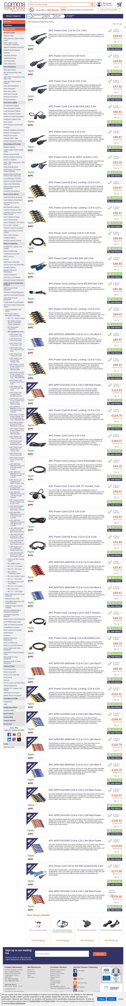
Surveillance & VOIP (11, 698)
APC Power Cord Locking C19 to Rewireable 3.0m (75, 461)
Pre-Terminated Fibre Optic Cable (13, 73)
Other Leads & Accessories (13, 630)
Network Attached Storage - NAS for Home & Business (13, 175)
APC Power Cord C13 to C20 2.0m (67, 511)
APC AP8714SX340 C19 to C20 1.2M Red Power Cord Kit (79, 815)
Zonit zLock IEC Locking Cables (16, 560)
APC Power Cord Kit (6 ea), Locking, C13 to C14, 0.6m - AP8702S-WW (86, 182)
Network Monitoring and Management (12, 187)
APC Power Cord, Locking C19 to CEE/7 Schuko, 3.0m (78, 612)
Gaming (6, 680)
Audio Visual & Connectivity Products (13, 284)
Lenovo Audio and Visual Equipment (12, 649)
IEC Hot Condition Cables (16, 576)
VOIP (5, 704)
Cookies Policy (35, 1001)
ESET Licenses (9, 256)
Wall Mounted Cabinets (11, 207)
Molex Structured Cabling (12, 114)
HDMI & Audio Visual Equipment (11, 289)
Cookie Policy (55, 983)
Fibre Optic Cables (10, 91)
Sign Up (109, 5)
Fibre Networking (10, 67)
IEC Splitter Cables (14, 564)
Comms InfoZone (10, 720)
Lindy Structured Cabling (12, 111)
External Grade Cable (11, 138)
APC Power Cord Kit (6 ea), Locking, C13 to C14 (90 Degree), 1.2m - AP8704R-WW (17, 417)
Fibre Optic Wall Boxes (11, 86)
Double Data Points (10, 707)
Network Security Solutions (13, 181)
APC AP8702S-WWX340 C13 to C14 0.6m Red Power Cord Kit (82, 562)
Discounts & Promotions (12, 191)
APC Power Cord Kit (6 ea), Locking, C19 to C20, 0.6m (77, 688)
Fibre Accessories (10, 99)
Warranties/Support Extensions (14, 280)
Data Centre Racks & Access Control (13, 231)
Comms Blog (8, 717)
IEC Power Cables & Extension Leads (14, 306)
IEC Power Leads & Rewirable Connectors (12, 315)
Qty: (115, 42)
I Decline (111, 999)
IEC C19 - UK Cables (15, 569)
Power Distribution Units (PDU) (14, 222)
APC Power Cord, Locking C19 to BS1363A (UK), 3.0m (78, 638)
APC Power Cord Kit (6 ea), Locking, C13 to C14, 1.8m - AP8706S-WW (86, 410)
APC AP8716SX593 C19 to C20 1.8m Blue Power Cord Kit (79, 840)
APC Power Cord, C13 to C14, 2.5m (68, 30)
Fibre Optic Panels (10, 70)
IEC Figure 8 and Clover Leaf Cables (16, 582)
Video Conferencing (10, 251)
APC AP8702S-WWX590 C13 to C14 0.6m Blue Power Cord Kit (82, 587)
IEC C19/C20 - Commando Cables (14, 572)
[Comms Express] (15, 11)
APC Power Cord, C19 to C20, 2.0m (68, 81)
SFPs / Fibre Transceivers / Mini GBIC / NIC (14, 78)
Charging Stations (10, 238)
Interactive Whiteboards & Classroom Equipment (12, 611)
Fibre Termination (9, 89)
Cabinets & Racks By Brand (13, 197)
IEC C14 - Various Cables (16, 318)
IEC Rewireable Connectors (13, 328)
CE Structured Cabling (11, 106)
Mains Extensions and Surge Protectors (14, 595)
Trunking (7, 53)
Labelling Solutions (10, 55)
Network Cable (9, 36)
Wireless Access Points (11, 154)
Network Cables (9, 33)
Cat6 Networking (9, 61)
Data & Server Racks (11, 194)
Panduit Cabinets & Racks (12, 240)
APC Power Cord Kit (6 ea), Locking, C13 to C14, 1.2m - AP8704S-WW (86, 309)
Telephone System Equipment (14, 116)
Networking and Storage (12, 144)
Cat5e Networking (10, 64)
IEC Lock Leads (13, 589)
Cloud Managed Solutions (12, 178)
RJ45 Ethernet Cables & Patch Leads (14, 39)
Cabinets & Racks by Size (12, 210)
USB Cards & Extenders (12, 262)
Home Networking (10, 669)
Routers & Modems (10, 160)
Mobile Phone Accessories (12, 695)
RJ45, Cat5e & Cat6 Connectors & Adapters (11, 44)
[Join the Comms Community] (14, 729)
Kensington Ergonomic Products (11, 615)
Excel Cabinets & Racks (12, 217)
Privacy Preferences (17, 1003)
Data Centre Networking (12, 184)
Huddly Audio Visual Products (14, 302)
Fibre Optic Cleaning (10, 94)
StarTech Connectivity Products (14, 295)
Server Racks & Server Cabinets (11, 203)
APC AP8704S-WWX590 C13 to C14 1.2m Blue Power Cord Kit (82, 334)
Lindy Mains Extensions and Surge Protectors (14, 602)
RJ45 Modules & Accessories (13, 125)
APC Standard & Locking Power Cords (16, 332)
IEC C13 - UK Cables (15, 579)
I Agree (101, 999)
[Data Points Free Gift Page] (77, 12)
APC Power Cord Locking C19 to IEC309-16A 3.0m (76, 283)
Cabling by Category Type (12, 119)
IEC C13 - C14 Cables (15, 586)
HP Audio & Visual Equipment (14, 292)
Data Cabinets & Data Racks (13, 200)
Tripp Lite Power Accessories (13, 625)
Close (121, 999)
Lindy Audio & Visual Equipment (10, 298)
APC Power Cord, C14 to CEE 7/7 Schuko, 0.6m (74, 486)
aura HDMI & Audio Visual (12, 622)
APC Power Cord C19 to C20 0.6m (67, 55)
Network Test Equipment (12, 50)
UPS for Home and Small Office (14, 265)
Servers (6, 259)
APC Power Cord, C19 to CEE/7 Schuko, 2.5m (73, 157)
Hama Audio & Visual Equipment (11, 658)
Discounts (7, 21)
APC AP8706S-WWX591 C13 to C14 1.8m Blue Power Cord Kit (82, 764)
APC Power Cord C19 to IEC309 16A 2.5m (71, 258)
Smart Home (8, 677)
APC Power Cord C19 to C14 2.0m (67, 131)
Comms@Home (9, 666)
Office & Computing (10, 244)
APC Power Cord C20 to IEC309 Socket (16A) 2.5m (76, 866)
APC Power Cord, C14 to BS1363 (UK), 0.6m (72, 106)
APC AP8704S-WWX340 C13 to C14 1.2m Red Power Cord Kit (82, 663)
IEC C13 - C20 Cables (15, 591)
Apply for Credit (9, 747)
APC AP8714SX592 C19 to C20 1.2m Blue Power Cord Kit (79, 790)
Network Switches (10, 147)
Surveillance (8, 702)
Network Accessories (11, 97)
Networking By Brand (11, 167)
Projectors (7, 635)
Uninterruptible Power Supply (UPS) (13, 151)
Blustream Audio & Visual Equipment (12, 662)
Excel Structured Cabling (12, 108)
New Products (9, 714)
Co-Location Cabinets (11, 225)
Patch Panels (8, 122)
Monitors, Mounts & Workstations (10, 271)
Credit (6, 744)
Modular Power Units (12, 599)
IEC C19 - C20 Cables (15, 566)
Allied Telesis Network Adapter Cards (14, 653)
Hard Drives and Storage (12, 277)
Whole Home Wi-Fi (10, 672)
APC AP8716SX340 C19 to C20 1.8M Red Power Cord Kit (79, 891)
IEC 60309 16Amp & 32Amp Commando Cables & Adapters (14, 322)
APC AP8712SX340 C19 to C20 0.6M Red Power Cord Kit (79, 385)
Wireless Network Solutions (13, 157)
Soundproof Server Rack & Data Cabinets (13, 213)
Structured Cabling (10, 102)
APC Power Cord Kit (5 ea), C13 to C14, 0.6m (73, 536)
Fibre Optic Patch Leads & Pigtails (12, 82)
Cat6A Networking (10, 58)
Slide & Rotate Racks (11, 220)
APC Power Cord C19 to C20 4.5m (67, 435)
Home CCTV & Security (11, 675)
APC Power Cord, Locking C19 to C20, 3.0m (72, 233)
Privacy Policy (50, 1001)
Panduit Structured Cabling (13, 141)
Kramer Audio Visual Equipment (14, 619)
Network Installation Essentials (14, 47)
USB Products (8, 633)
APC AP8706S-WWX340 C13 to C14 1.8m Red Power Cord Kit (82, 739)
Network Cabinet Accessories (13, 228)
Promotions (8, 25)
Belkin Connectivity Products (13, 645)
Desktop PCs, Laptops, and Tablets (13, 247)
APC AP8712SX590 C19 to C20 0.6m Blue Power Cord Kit (79, 714)
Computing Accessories (11, 254)
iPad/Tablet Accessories (12, 693)
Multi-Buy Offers (9, 29)
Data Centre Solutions (11, 235)
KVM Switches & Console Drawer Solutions (12, 170)
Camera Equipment (10, 275)
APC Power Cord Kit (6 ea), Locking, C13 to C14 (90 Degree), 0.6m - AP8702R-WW (17, 375)
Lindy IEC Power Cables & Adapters (14, 606)
